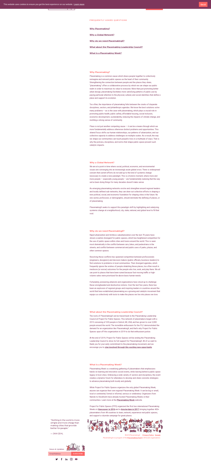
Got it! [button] (203, 4)
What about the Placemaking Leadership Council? (116, 47)
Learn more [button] (79, 4)
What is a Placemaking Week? (106, 53)
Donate (157, 435)
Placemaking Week (126, 400)
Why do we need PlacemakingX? (107, 41)
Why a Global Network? (102, 35)
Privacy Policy (148, 435)
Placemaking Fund (134, 438)
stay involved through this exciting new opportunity (128, 347)
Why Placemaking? (100, 29)
